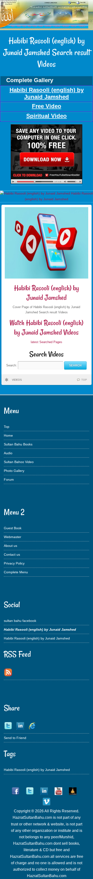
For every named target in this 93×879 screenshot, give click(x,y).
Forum (9, 479)
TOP (84, 379)
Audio (8, 453)
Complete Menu (16, 572)
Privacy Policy (14, 563)
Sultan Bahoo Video (19, 462)
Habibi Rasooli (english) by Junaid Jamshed (46, 292)
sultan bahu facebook (20, 621)
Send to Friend (15, 738)
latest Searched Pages (46, 342)
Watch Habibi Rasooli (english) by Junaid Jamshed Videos (46, 327)
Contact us (12, 554)
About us (10, 546)
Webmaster (12, 537)
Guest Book (12, 528)
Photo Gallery (14, 471)
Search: (12, 365)
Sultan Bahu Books (18, 444)
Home (8, 435)
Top (6, 427)
